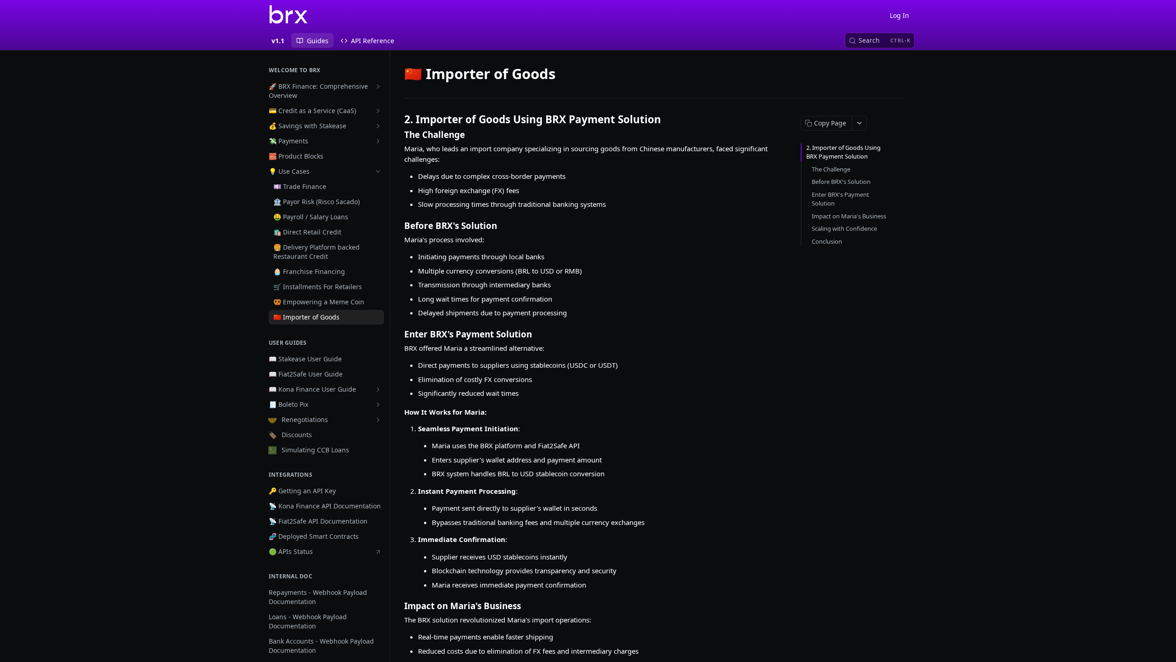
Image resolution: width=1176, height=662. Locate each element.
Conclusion (827, 241)
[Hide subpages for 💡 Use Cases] (378, 171)
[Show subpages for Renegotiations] (378, 419)
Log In (899, 15)
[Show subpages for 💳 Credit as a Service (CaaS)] (378, 110)
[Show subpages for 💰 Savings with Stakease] (378, 126)
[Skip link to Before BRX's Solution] (398, 225)
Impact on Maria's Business (849, 216)
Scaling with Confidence (844, 228)
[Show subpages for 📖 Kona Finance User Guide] (378, 389)
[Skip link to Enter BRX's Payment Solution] (398, 333)
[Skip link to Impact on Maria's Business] (398, 606)
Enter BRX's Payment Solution (840, 199)
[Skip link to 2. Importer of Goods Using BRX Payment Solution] (398, 119)
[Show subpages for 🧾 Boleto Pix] (378, 404)
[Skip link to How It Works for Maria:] (398, 412)
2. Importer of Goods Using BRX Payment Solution (843, 152)
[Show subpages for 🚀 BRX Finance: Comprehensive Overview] (378, 86)
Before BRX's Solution (841, 181)
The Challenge (831, 169)
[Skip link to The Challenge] (398, 134)
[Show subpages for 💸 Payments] (378, 141)
